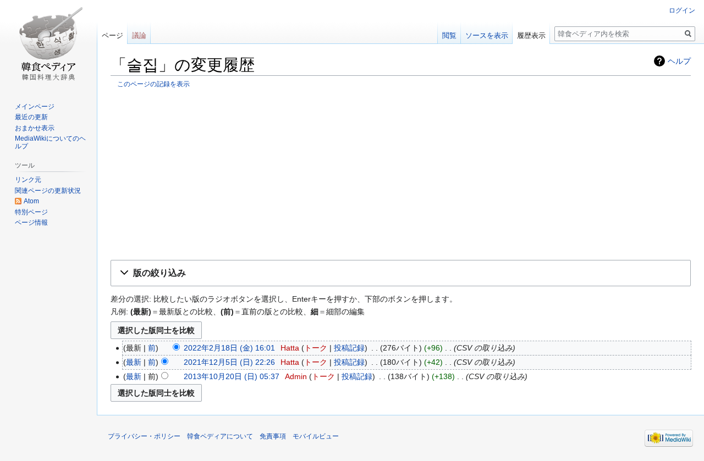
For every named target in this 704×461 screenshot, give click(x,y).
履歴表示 (531, 35)
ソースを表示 (486, 35)
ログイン (682, 10)
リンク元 (28, 180)
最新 (133, 362)
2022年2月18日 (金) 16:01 (229, 347)
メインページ (34, 106)
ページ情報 (31, 222)
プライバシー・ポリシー (144, 436)
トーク (315, 347)
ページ (112, 35)
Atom (31, 201)
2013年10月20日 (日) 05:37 (231, 376)
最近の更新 (31, 117)
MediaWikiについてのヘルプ (50, 142)
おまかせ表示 (34, 128)
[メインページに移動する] (48, 44)
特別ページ (31, 212)
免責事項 (273, 436)
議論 (139, 35)
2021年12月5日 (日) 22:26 (229, 362)
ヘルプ (679, 61)
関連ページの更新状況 (48, 191)
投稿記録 (349, 347)
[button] (400, 273)
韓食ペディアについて (220, 436)
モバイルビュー (316, 436)
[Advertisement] (401, 174)
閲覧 (449, 35)
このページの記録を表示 (153, 83)
